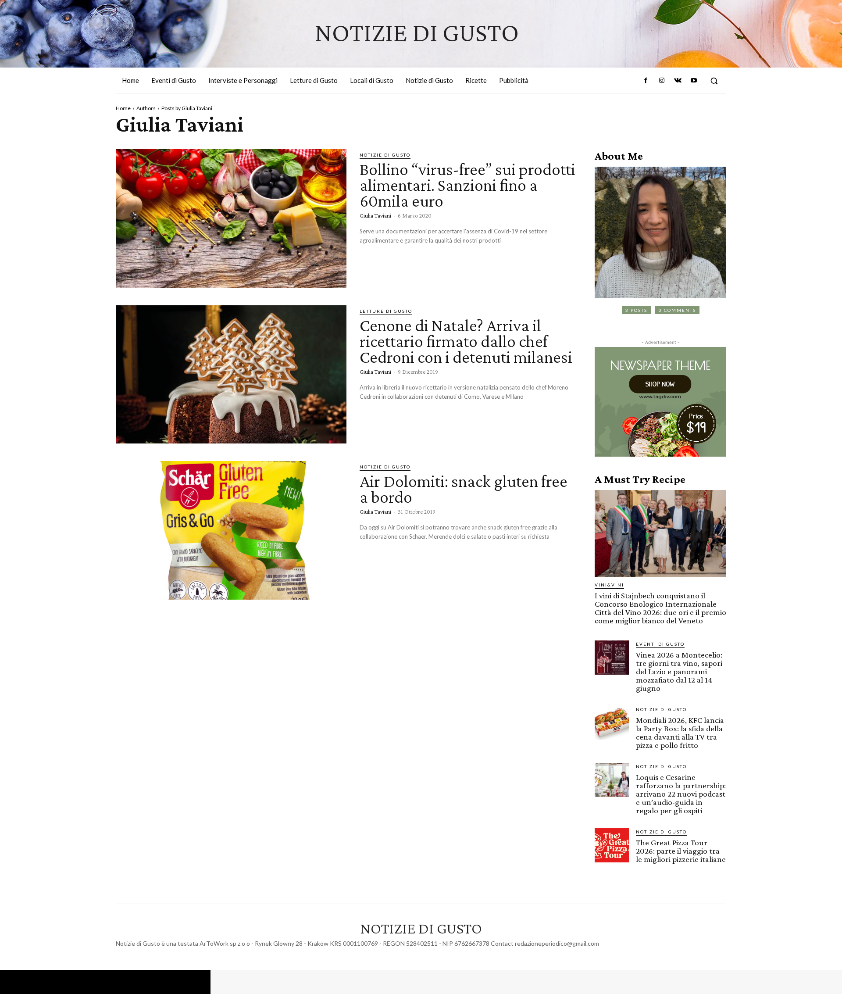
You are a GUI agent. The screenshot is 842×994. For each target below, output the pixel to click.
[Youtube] (694, 81)
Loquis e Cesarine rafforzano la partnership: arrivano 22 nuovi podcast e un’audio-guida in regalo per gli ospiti (681, 793)
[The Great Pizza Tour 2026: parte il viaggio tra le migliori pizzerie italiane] (612, 845)
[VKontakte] (677, 81)
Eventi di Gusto (660, 644)
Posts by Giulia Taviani (186, 108)
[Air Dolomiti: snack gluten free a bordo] (231, 530)
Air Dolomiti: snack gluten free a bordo (463, 489)
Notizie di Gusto (385, 154)
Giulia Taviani (375, 215)
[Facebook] (646, 81)
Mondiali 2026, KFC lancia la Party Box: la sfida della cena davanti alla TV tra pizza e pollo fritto (680, 732)
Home (123, 108)
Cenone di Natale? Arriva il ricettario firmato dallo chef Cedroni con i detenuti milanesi (466, 341)
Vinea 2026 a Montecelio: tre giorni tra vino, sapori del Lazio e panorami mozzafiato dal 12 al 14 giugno (679, 671)
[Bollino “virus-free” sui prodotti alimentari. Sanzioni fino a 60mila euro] (231, 218)
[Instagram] (662, 81)
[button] (714, 80)
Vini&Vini (609, 584)
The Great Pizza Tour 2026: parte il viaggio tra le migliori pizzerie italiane (681, 851)
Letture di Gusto (386, 311)
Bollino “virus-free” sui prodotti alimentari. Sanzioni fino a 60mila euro (467, 185)
